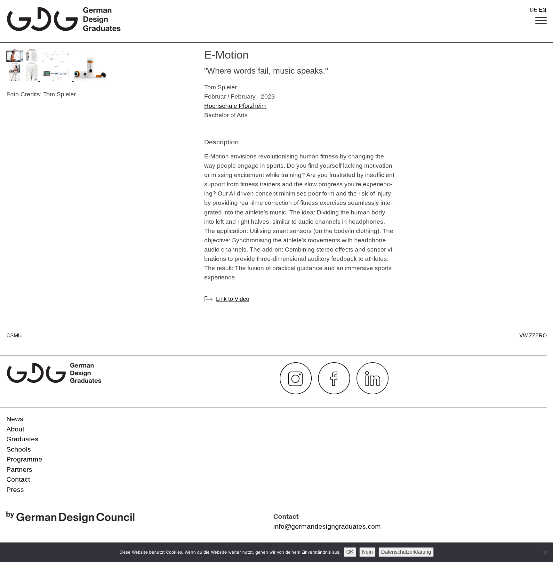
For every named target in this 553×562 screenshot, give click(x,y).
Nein (367, 552)
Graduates (22, 439)
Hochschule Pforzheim (235, 105)
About (15, 429)
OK (350, 552)
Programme (24, 459)
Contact (18, 479)
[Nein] (545, 552)
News (14, 418)
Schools (18, 449)
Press (15, 489)
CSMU (14, 335)
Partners (19, 469)
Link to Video (232, 299)
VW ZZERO (533, 335)
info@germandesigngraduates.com (327, 526)
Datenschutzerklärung (406, 552)
